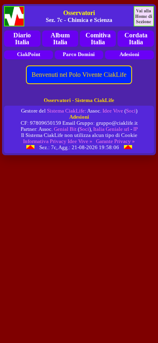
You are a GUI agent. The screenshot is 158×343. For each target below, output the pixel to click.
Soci (131, 111)
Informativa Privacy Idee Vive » (57, 141)
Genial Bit (65, 129)
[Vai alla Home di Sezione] (144, 16)
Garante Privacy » (115, 141)
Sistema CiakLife (66, 111)
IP (135, 129)
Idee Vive (112, 111)
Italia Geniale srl (111, 129)
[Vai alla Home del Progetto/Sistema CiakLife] (14, 16)
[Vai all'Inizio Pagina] (30, 147)
